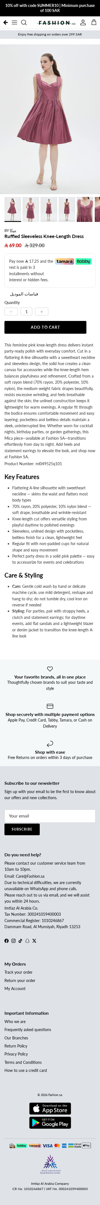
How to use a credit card (25, 1070)
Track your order (18, 972)
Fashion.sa (55, 1095)
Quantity (12, 302)
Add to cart (45, 327)
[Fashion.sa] (56, 22)
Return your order (19, 980)
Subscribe (22, 829)
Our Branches (16, 1038)
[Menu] (14, 22)
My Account (15, 988)
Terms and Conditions (23, 1062)
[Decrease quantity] (11, 311)
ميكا (13, 230)
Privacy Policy (16, 1054)
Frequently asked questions (27, 1029)
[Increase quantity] (41, 311)
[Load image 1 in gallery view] (50, 119)
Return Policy (15, 1046)
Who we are (15, 1021)
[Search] (27, 22)
